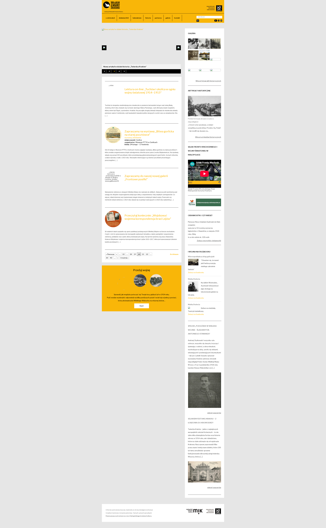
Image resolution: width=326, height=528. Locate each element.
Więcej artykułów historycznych (208, 137)
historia (148, 18)
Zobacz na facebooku (196, 272)
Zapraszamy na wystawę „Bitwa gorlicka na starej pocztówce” (149, 133)
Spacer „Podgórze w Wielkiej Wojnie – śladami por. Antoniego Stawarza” (202, 330)
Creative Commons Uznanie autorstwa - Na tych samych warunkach (129, 513)
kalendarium (137, 18)
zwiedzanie (136, 137)
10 (123, 254)
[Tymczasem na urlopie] (215, 71)
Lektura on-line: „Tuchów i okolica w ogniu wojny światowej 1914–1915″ (150, 90)
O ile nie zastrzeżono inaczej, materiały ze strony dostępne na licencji (129, 510)
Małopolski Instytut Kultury (200, 191)
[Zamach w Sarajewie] (193, 48)
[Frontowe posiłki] (204, 48)
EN (198, 21)
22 (147, 254)
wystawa (128, 137)
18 (131, 254)
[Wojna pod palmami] (204, 71)
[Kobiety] (193, 71)
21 (143, 254)
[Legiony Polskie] (215, 48)
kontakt (177, 18)
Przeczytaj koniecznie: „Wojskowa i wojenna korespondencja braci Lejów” (148, 217)
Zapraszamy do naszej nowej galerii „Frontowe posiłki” (146, 177)
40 (111, 258)
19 (135, 254)
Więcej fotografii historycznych (208, 81)
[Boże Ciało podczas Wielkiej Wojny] (215, 60)
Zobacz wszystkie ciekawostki (209, 241)
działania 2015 (124, 18)
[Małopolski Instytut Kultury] (195, 513)
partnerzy (158, 18)
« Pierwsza (110, 254)
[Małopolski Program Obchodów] (212, 513)
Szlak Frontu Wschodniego (199, 189)
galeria (168, 18)
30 (107, 258)
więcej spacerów (214, 413)
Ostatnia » (124, 258)
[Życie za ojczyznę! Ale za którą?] (204, 60)
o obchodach (110, 18)
